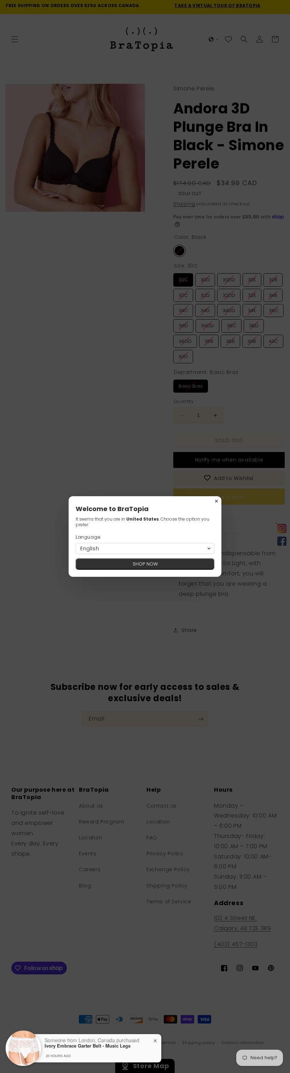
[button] (145, 548)
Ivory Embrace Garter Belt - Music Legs (87, 1046)
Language (88, 537)
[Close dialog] (216, 501)
